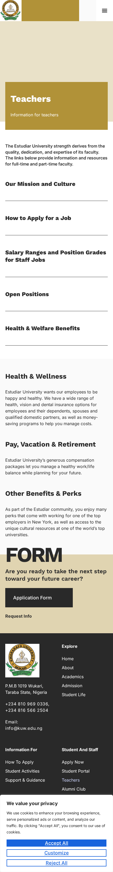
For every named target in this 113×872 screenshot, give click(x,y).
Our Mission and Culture (40, 184)
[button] (104, 10)
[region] (56, 833)
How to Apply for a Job (38, 218)
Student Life (73, 694)
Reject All (57, 863)
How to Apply (19, 762)
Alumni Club (74, 789)
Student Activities (22, 771)
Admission (72, 685)
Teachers (71, 780)
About (68, 667)
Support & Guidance (25, 780)
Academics (73, 676)
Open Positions (27, 294)
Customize (56, 853)
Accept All (56, 843)
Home (68, 658)
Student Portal (76, 771)
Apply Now (73, 762)
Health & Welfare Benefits (42, 328)
